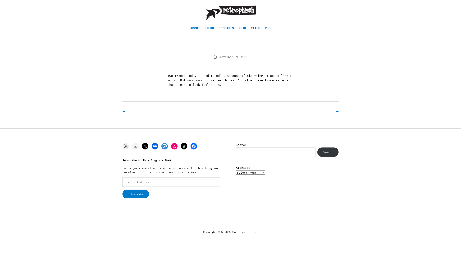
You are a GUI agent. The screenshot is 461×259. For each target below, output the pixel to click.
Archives (243, 167)
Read (242, 28)
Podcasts (226, 28)
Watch (255, 28)
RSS (268, 28)
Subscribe (136, 194)
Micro (209, 28)
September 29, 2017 (233, 57)
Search (241, 145)
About (195, 28)
